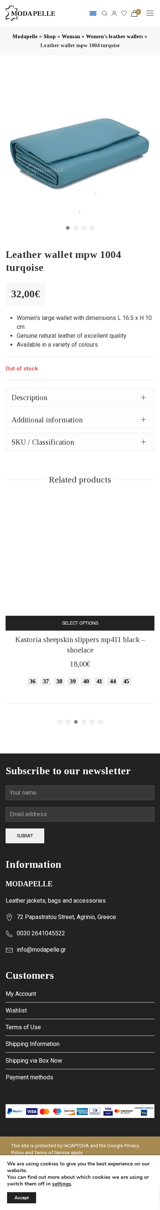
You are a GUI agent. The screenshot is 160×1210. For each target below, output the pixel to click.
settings (61, 1184)
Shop (50, 36)
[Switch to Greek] (93, 13)
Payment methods (29, 1077)
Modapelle (25, 36)
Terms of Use (23, 1027)
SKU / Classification (43, 442)
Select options (80, 623)
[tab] (80, 397)
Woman (71, 36)
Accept (22, 1198)
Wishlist (16, 1010)
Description (29, 397)
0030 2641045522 (41, 933)
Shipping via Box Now (34, 1060)
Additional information (47, 420)
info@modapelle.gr (41, 949)
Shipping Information (33, 1043)
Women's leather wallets (114, 36)
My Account (21, 993)
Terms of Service (52, 1152)
